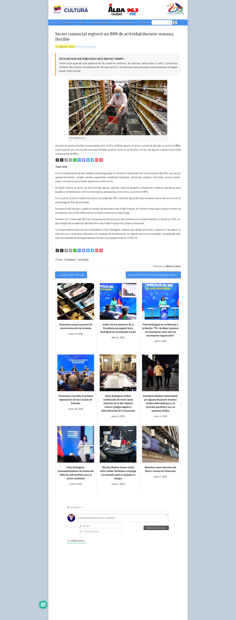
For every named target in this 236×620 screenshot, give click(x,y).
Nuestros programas (100, 22)
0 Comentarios (87, 46)
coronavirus (70, 259)
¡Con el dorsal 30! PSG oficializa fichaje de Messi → (153, 275)
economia (83, 259)
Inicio (53, 22)
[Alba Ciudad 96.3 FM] (118, 9)
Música (82, 22)
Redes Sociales (125, 22)
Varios (143, 22)
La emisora (66, 22)
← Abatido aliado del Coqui (71, 275)
